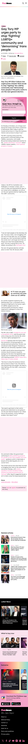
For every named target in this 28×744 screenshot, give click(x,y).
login (7, 487)
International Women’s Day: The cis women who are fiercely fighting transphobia (18, 539)
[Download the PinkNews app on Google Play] (16, 703)
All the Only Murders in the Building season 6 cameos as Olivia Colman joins (10, 621)
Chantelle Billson (18, 53)
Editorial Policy (5, 719)
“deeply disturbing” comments (12, 142)
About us (3, 717)
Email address (7, 109)
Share (4, 56)
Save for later (12, 56)
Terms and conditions (7, 731)
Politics (3, 26)
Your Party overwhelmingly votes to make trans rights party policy (18, 578)
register (13, 487)
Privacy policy (5, 734)
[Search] (23, 3)
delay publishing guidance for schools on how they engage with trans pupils (13, 457)
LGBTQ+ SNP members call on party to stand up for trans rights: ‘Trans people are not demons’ (18, 569)
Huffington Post (20, 245)
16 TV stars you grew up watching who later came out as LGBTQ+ (18, 293)
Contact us (4, 722)
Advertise (4, 725)
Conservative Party (5, 482)
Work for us (4, 728)
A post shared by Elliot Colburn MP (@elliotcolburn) (14, 229)
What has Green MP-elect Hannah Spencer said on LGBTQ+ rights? (17, 548)
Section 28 (4, 340)
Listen (4, 58)
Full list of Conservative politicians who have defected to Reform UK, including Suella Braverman (19, 559)
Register (14, 118)
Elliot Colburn (14, 482)
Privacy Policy (19, 121)
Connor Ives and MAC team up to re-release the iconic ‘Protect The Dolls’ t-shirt (10, 653)
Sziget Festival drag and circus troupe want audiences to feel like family (10, 685)
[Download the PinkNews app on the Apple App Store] (5, 703)
